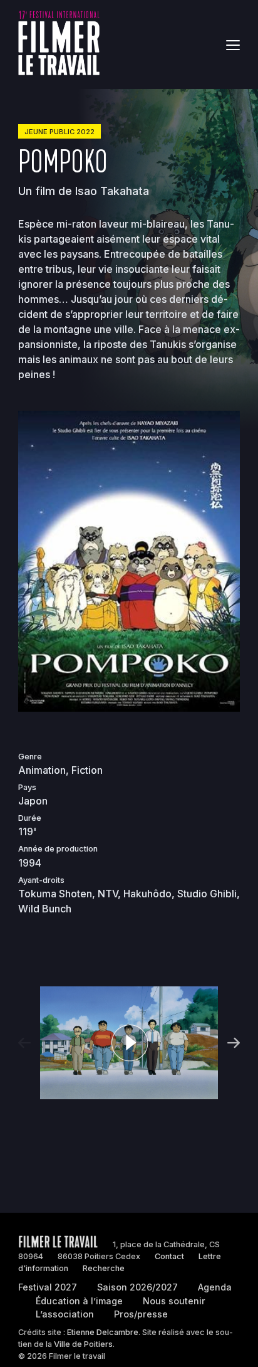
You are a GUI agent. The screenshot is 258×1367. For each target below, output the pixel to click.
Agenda (215, 1287)
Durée (29, 818)
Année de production (58, 848)
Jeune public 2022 (59, 131)
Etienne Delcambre (102, 1332)
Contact (169, 1256)
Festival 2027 (47, 1287)
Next (231, 1042)
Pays (27, 787)
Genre (30, 756)
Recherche (104, 1268)
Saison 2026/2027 (137, 1287)
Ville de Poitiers (83, 1344)
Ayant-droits (41, 880)
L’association (65, 1314)
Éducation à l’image (79, 1301)
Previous (26, 1043)
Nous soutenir (174, 1301)
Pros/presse (141, 1314)
